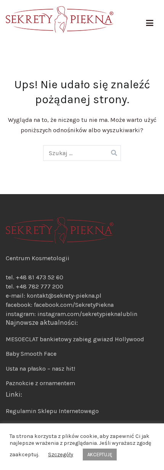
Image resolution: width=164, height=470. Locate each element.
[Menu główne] (149, 23)
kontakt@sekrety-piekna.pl (64, 295)
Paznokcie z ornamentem (40, 383)
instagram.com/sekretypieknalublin (87, 314)
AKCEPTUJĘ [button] (99, 454)
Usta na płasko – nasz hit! (40, 368)
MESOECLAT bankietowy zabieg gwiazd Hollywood (75, 339)
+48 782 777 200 (39, 286)
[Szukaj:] (82, 153)
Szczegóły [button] (60, 454)
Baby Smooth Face (31, 353)
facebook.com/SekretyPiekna (73, 304)
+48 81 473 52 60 (39, 277)
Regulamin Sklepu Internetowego (52, 411)
